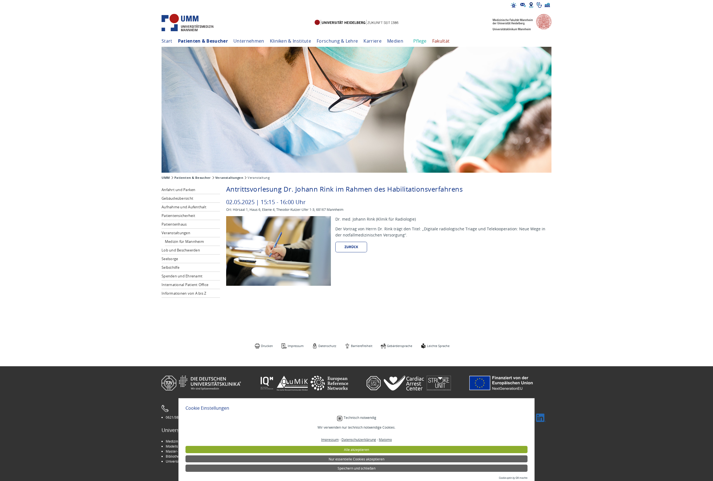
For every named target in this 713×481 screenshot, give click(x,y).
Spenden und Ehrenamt (182, 276)
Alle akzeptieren (356, 449)
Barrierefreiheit (361, 346)
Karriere (372, 41)
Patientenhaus (174, 224)
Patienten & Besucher (203, 41)
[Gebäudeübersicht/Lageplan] (531, 5)
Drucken (267, 346)
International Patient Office (185, 284)
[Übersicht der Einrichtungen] (547, 5)
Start (167, 41)
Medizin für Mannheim (184, 241)
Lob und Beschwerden (181, 250)
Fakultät (441, 41)
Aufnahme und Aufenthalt (184, 206)
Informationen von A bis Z (184, 293)
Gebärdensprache (399, 346)
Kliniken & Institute (290, 41)
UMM (166, 177)
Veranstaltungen (229, 177)
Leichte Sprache (438, 346)
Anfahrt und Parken (179, 189)
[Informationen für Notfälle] (513, 5)
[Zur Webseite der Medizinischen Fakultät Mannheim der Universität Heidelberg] (518, 23)
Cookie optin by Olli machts (513, 478)
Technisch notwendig (360, 417)
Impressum (296, 346)
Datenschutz (327, 346)
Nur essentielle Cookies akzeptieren (356, 459)
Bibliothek (173, 456)
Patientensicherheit (178, 215)
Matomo (385, 439)
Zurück (351, 247)
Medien (395, 41)
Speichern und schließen (356, 468)
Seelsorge (170, 258)
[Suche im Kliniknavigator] (539, 5)
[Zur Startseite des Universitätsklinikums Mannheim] (195, 23)
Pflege (420, 41)
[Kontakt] (523, 5)
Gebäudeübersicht (177, 198)
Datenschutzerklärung (358, 439)
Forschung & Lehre (337, 41)
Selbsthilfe (170, 267)
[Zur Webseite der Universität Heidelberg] (356, 23)
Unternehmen (248, 41)
